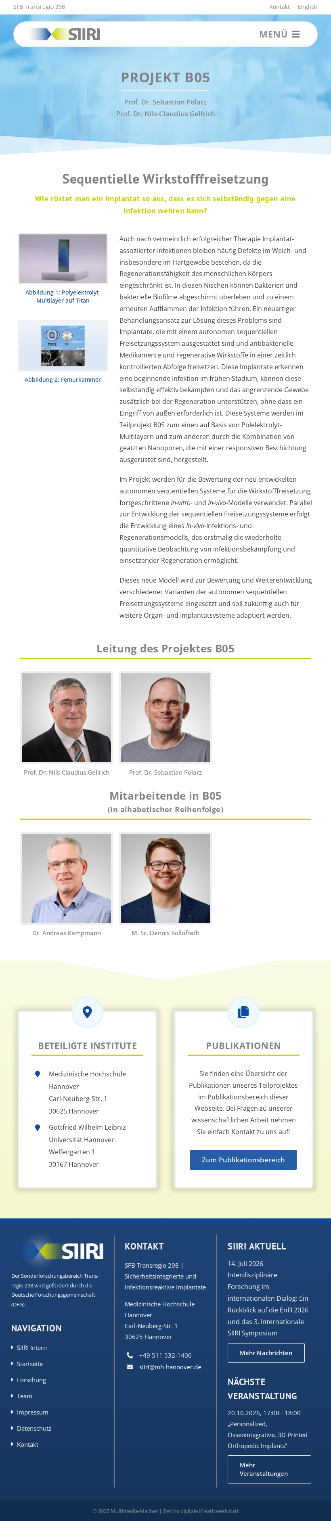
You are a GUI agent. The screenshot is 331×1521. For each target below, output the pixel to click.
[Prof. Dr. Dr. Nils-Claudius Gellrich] (66, 677)
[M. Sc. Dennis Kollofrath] (165, 837)
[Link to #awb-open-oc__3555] (296, 34)
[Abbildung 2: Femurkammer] (62, 325)
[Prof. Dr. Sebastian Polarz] (165, 677)
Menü (273, 34)
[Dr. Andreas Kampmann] (66, 837)
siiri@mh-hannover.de (170, 1367)
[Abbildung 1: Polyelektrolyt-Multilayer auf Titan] (62, 238)
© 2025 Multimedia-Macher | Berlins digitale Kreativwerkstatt (165, 1511)
